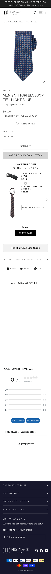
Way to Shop (11, 493)
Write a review (33, 420)
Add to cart (25, 233)
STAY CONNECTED (13, 509)
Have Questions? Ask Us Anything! (22, 259)
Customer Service (15, 485)
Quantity (8, 131)
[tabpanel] (25, 456)
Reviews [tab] (12, 431)
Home (5, 22)
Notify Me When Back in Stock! (25, 155)
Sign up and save (14, 519)
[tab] (28, 432)
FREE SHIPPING (10, 116)
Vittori (7, 90)
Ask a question (18, 420)
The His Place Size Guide (25, 248)
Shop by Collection (16, 501)
